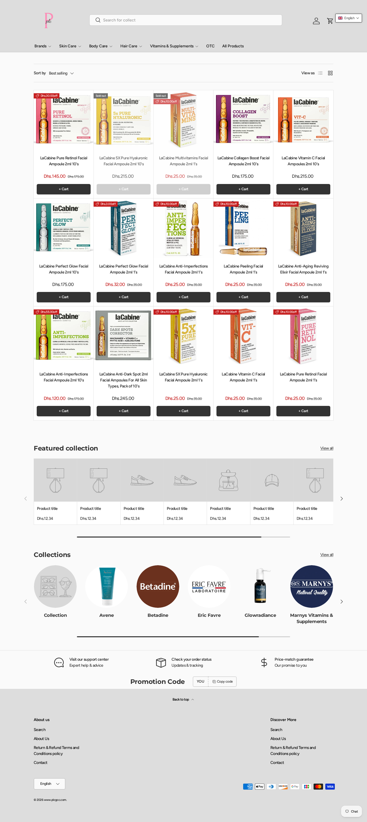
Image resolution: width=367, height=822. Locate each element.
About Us (41, 738)
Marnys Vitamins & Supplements (311, 618)
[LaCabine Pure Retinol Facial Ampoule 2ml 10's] (64, 120)
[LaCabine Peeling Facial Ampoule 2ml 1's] (243, 228)
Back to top (181, 699)
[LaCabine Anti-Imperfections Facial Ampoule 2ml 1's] (183, 228)
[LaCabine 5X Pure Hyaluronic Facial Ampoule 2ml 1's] (183, 336)
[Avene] (106, 586)
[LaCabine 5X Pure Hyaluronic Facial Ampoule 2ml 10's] (124, 120)
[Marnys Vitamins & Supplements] (311, 586)
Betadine (158, 615)
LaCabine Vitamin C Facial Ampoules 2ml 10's (303, 161)
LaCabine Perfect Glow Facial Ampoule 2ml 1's (123, 269)
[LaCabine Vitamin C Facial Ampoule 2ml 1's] (243, 336)
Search (39, 729)
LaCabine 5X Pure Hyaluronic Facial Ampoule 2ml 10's (123, 161)
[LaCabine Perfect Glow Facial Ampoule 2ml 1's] (124, 228)
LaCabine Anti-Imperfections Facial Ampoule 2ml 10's (63, 377)
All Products (233, 46)
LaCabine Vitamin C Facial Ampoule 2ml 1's (243, 377)
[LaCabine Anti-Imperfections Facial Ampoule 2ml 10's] (64, 336)
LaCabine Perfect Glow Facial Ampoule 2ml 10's (63, 269)
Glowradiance (260, 615)
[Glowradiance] (260, 586)
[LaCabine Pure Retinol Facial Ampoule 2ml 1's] (303, 336)
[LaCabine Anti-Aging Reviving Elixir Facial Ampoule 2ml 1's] (303, 228)
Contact (40, 762)
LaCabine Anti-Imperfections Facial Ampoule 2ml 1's (183, 269)
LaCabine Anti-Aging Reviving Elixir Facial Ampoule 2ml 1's (303, 269)
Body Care (98, 46)
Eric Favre (209, 615)
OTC (210, 46)
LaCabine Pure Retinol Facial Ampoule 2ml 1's (303, 377)
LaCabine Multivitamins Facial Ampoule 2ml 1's (183, 161)
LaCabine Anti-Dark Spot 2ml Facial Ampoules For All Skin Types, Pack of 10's (123, 380)
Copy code (225, 681)
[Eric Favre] (209, 586)
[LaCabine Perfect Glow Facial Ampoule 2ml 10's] (64, 228)
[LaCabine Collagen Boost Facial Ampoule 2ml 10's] (243, 120)
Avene (106, 615)
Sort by (40, 73)
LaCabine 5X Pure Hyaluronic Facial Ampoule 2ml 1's (183, 377)
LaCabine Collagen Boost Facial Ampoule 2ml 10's (243, 161)
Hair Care (128, 46)
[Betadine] (158, 586)
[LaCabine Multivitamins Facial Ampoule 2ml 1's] (183, 120)
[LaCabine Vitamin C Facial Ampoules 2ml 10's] (303, 120)
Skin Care (67, 46)
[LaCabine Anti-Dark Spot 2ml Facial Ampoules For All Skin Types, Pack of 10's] (124, 336)
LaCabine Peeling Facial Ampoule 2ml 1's (243, 269)
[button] (349, 18)
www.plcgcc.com (55, 800)
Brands (40, 46)
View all (326, 448)
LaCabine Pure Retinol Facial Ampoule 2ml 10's (63, 161)
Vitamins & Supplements (171, 46)
